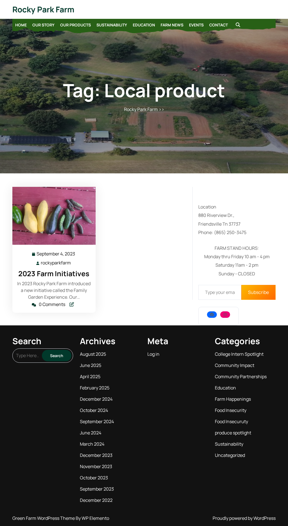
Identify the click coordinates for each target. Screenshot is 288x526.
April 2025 (90, 376)
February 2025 (94, 388)
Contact (218, 25)
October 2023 (94, 478)
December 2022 (96, 500)
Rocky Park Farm (43, 9)
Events (196, 25)
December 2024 (96, 399)
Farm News (172, 25)
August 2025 (93, 354)
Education (144, 25)
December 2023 (96, 455)
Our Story (43, 25)
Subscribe (258, 292)
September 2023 (97, 489)
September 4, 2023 (56, 254)
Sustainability (111, 25)
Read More (51, 216)
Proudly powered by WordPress (244, 518)
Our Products (75, 25)
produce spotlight (233, 433)
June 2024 (90, 433)
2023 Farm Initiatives (53, 273)
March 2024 (92, 444)
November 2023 (96, 466)
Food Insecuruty (231, 421)
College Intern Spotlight (239, 354)
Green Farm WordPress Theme (44, 518)
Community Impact (234, 365)
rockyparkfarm (56, 263)
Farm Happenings (233, 399)
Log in (153, 354)
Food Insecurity (230, 410)
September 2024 (97, 421)
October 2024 (94, 410)
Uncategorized (230, 455)
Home (21, 25)
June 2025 (90, 365)
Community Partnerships (241, 376)
